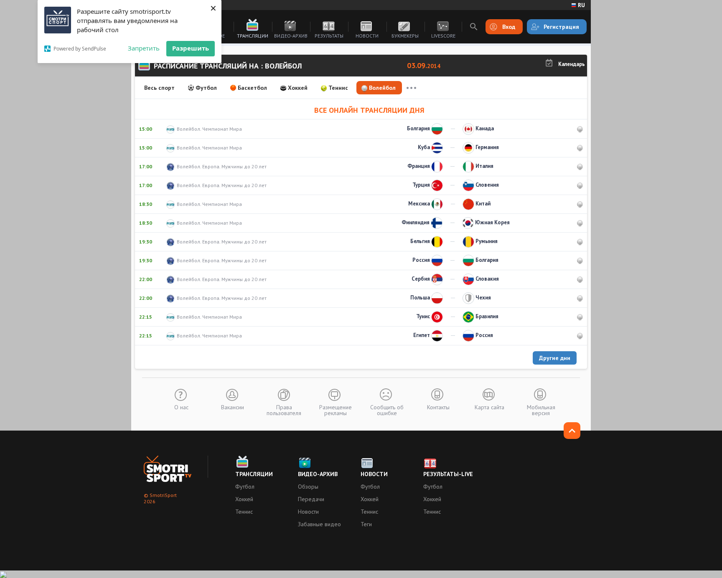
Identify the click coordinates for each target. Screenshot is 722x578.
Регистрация (561, 26)
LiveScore (443, 36)
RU (581, 5)
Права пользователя (284, 409)
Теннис (338, 87)
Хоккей (298, 87)
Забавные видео (319, 524)
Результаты (329, 36)
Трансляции (252, 36)
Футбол (206, 87)
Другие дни (554, 358)
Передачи (311, 499)
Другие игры (411, 87)
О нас (181, 406)
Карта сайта (489, 406)
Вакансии (232, 406)
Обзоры (308, 486)
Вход (508, 26)
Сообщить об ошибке (387, 409)
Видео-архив (291, 36)
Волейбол (382, 87)
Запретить (144, 48)
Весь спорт (159, 87)
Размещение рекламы (335, 409)
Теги (366, 524)
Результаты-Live (448, 474)
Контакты (438, 406)
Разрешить (190, 48)
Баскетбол (252, 87)
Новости (367, 36)
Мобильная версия (541, 409)
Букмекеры (405, 36)
